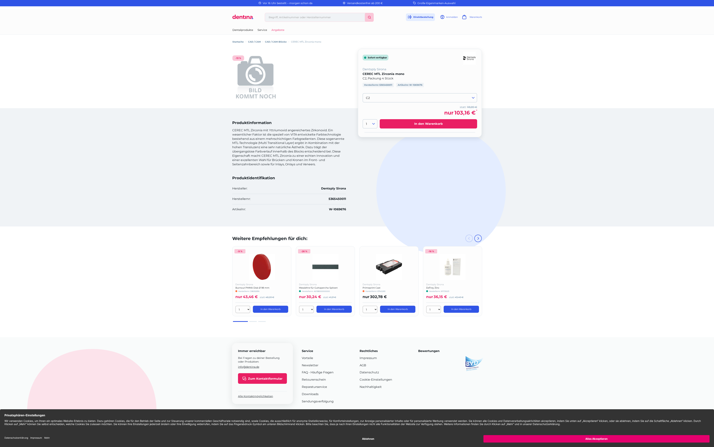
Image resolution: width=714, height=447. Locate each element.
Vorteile (307, 358)
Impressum (368, 358)
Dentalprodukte (242, 30)
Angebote (277, 30)
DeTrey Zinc (432, 287)
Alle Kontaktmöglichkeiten (255, 396)
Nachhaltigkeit (371, 387)
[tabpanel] (261, 281)
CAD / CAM (254, 41)
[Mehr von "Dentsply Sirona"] (469, 58)
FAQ (305, 372)
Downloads (310, 394)
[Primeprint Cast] (389, 267)
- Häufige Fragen (321, 372)
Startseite (238, 41)
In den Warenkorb (428, 124)
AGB (363, 365)
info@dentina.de (248, 367)
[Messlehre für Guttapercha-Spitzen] (325, 267)
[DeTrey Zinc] (452, 267)
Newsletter (310, 365)
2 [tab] (253, 321)
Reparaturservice (314, 387)
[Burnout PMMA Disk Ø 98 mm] (261, 267)
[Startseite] (243, 18)
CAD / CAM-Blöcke (276, 41)
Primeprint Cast (371, 287)
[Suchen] (369, 17)
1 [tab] (240, 321)
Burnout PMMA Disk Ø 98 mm (252, 287)
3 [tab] (262, 321)
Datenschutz (369, 372)
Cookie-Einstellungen (376, 379)
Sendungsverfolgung (318, 401)
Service (262, 30)
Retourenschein (314, 379)
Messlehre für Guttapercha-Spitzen (318, 287)
